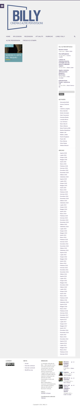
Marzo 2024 (63, 213)
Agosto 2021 (63, 276)
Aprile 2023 (63, 235)
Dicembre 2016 (64, 330)
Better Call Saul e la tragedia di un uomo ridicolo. (67, 388)
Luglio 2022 (63, 254)
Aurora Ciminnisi (64, 104)
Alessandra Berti (64, 102)
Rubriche (49, 36)
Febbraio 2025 (64, 192)
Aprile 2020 (63, 293)
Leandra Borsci (64, 119)
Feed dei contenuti (30, 365)
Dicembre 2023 (64, 220)
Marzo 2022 (63, 263)
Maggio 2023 (63, 233)
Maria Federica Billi (65, 128)
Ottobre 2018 (63, 300)
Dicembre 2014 (64, 339)
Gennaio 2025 (64, 194)
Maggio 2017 (63, 326)
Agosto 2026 (63, 153)
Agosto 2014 (63, 341)
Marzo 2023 (63, 237)
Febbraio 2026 (64, 166)
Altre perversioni (13, 40)
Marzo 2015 (63, 337)
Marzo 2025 (63, 190)
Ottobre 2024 (63, 200)
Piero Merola (63, 141)
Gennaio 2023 (64, 241)
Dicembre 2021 (64, 270)
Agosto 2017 (63, 319)
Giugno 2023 (63, 231)
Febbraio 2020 (64, 298)
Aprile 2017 (63, 328)
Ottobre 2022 (63, 248)
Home (8, 36)
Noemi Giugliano (64, 137)
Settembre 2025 (64, 177)
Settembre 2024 (64, 203)
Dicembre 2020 (64, 285)
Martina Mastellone (65, 130)
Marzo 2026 (63, 164)
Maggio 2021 (63, 283)
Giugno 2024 (63, 207)
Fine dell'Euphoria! (64, 54)
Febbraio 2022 (64, 265)
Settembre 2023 (64, 226)
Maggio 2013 (63, 347)
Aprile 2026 (63, 161)
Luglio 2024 (63, 205)
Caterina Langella (65, 108)
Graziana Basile (64, 117)
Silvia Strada (63, 143)
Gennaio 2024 (64, 218)
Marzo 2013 (63, 350)
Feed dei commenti (30, 368)
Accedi (26, 363)
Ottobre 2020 (63, 287)
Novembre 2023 (64, 222)
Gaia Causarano (64, 115)
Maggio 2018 (63, 306)
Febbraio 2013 (64, 352)
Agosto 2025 (63, 179)
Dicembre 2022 (64, 244)
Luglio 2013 (63, 345)
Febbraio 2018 (64, 311)
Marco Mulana (64, 126)
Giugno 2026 (63, 157)
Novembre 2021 (64, 272)
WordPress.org (29, 370)
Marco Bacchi (63, 124)
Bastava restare (63, 49)
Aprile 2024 (63, 211)
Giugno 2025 (63, 183)
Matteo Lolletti (69, 51)
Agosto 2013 (63, 343)
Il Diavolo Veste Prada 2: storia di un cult (64, 82)
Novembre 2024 (64, 198)
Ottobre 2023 (63, 224)
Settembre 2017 (64, 317)
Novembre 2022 (64, 246)
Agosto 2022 (63, 252)
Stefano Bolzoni (64, 145)
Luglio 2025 (63, 181)
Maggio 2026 (63, 159)
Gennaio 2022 (64, 267)
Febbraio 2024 (64, 216)
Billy (61, 106)
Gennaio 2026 (64, 168)
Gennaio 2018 (64, 313)
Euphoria (66, 372)
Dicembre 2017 (64, 315)
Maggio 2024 (63, 209)
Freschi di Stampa (29, 40)
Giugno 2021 (63, 280)
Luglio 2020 (63, 289)
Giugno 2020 (63, 291)
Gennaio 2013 (64, 354)
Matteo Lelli (63, 132)
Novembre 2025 (64, 172)
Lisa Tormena (63, 121)
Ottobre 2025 (63, 174)
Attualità (39, 36)
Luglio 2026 (63, 155)
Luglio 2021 (63, 278)
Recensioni (28, 36)
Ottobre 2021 (63, 274)
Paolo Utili (63, 139)
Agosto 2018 (63, 304)
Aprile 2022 (63, 261)
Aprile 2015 (63, 334)
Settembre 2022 (64, 250)
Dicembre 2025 (64, 170)
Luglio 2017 (63, 321)
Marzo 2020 (63, 295)
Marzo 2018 (63, 308)
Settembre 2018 (64, 302)
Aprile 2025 (63, 187)
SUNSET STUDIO (46, 393)
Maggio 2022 (63, 259)
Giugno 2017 (63, 324)
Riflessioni (17, 36)
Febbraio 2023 (64, 239)
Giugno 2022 (63, 257)
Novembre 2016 (64, 332)
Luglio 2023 (63, 228)
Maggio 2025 (63, 185)
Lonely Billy (60, 36)
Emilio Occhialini (64, 113)
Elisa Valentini (64, 111)
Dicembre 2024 (64, 196)
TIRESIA (43, 398)
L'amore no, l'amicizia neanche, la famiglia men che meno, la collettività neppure (64, 63)
